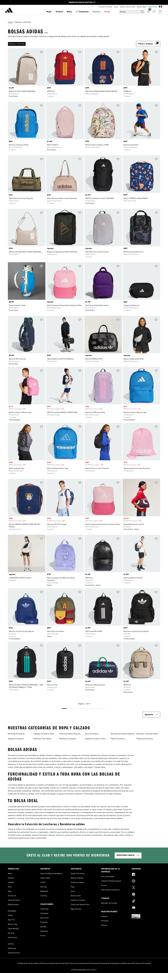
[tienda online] (9, 11)
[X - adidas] (146, 888)
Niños (69, 12)
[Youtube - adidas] (146, 908)
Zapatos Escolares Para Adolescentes (44, 734)
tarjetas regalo (141, 7)
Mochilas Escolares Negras (122, 734)
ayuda (116, 7)
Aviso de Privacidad (143, 963)
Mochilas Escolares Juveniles (67, 739)
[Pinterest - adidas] (146, 894)
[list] (72, 44)
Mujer (49, 12)
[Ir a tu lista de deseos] (154, 12)
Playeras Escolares (144, 739)
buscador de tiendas (105, 7)
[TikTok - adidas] (146, 901)
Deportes (96, 12)
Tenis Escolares (92, 734)
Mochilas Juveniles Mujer (147, 734)
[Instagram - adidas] (146, 881)
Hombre (59, 12)
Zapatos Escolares (16, 739)
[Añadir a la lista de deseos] (41, 52)
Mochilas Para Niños (42, 739)
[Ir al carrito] (160, 12)
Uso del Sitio (64, 963)
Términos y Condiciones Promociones (84, 963)
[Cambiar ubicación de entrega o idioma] (160, 7)
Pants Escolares (118, 739)
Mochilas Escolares (16, 734)
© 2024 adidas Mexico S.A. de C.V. (84, 970)
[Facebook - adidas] (146, 874)
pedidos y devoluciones (127, 7)
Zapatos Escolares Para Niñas (95, 739)
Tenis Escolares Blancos (69, 734)
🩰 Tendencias (82, 12)
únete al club (152, 7)
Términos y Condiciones (49, 963)
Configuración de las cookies (28, 963)
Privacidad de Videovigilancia (110, 963)
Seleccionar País (128, 963)
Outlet (107, 12)
